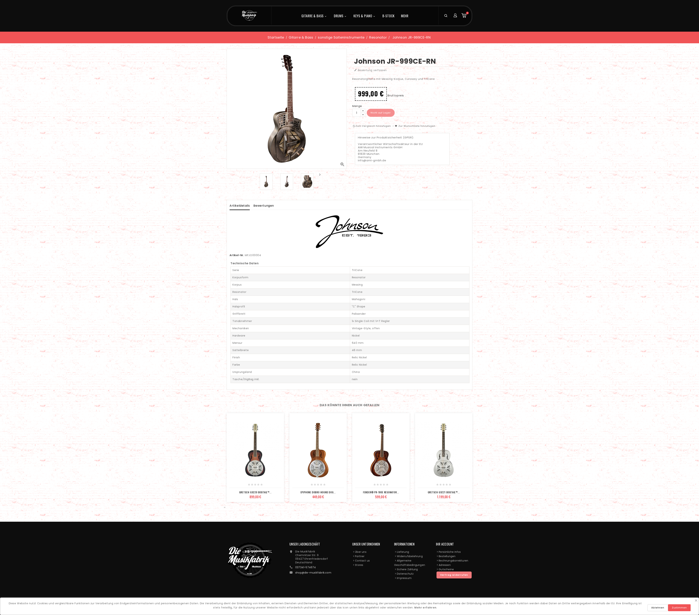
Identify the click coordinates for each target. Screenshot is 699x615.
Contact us (362, 560)
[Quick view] (267, 485)
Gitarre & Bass (314, 15)
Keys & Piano (365, 15)
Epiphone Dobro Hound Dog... (318, 492)
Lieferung (403, 552)
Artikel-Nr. (237, 255)
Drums (340, 15)
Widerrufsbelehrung (410, 556)
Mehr (404, 15)
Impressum (404, 578)
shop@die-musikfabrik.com (313, 572)
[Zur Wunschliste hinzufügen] (251, 485)
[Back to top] (684, 592)
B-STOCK (388, 15)
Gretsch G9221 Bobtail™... (444, 492)
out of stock (243, 485)
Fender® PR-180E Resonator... (381, 492)
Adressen (445, 565)
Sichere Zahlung (407, 569)
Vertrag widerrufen (454, 575)
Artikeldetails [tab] (240, 206)
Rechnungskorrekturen (453, 560)
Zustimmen (679, 607)
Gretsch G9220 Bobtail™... (255, 492)
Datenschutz (405, 574)
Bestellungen (447, 556)
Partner (359, 556)
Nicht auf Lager (381, 112)
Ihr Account (445, 544)
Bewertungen (263, 206)
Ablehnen (657, 607)
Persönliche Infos (450, 552)
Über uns (360, 552)
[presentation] (320, 174)
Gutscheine (446, 569)
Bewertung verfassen (370, 70)
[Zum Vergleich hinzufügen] (259, 485)
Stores (359, 565)
